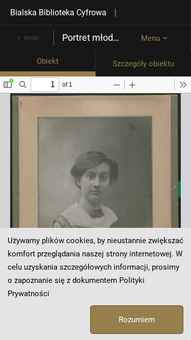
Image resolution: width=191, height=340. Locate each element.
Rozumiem (137, 319)
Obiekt (48, 61)
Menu (150, 38)
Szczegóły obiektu (143, 63)
